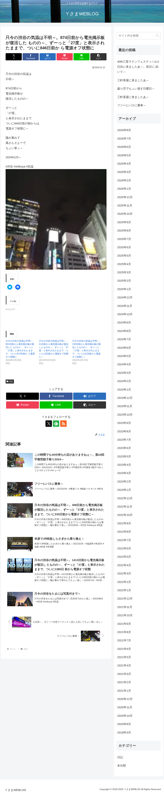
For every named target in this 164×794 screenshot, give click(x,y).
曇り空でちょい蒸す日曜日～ (136, 88)
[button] (98, 56)
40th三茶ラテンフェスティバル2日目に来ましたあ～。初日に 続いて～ (138, 67)
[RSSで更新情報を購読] (63, 423)
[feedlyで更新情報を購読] (56, 423)
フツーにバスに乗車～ (131, 105)
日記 (11, 381)
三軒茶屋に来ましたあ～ (133, 80)
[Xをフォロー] (48, 423)
